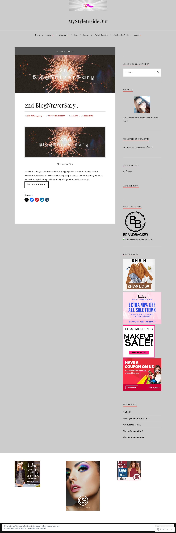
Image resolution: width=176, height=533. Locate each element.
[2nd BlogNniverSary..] (65, 92)
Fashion (86, 35)
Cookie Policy (42, 528)
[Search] (157, 72)
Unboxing (62, 35)
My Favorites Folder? (132, 425)
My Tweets (127, 171)
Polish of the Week (121, 35)
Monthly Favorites (101, 35)
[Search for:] (142, 72)
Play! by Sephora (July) (133, 431)
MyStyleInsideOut (88, 21)
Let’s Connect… (131, 186)
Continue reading (34, 185)
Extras (136, 35)
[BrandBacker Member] (136, 236)
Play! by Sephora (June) (133, 437)
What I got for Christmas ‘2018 (136, 418)
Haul (76, 35)
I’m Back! (127, 412)
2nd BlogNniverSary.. (51, 105)
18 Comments (87, 116)
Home (37, 35)
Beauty (48, 35)
